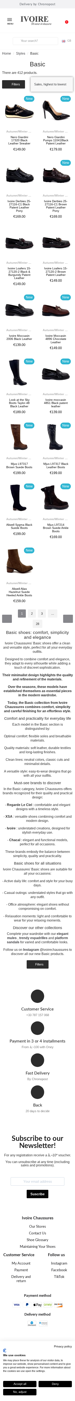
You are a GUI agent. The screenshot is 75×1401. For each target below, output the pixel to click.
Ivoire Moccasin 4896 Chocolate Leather (55, 339)
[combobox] (35, 41)
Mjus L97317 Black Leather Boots (55, 465)
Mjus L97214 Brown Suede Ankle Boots (56, 528)
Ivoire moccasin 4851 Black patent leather (56, 403)
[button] (64, 20)
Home (6, 53)
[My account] (6, 40)
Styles (20, 53)
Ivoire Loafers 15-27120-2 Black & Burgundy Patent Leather (19, 273)
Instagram (31, 949)
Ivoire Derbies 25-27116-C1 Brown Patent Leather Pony (56, 205)
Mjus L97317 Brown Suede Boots (19, 465)
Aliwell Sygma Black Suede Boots (19, 526)
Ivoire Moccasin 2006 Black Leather (19, 337)
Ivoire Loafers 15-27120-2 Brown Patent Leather (56, 271)
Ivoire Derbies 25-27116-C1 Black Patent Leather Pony (19, 205)
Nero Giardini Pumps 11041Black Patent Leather (55, 140)
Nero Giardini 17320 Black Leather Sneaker (19, 140)
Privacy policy (63, 1346)
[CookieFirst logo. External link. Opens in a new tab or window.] (4, 1350)
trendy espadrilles (33, 938)
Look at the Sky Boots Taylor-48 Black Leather (19, 403)
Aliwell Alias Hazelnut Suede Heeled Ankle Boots (19, 592)
